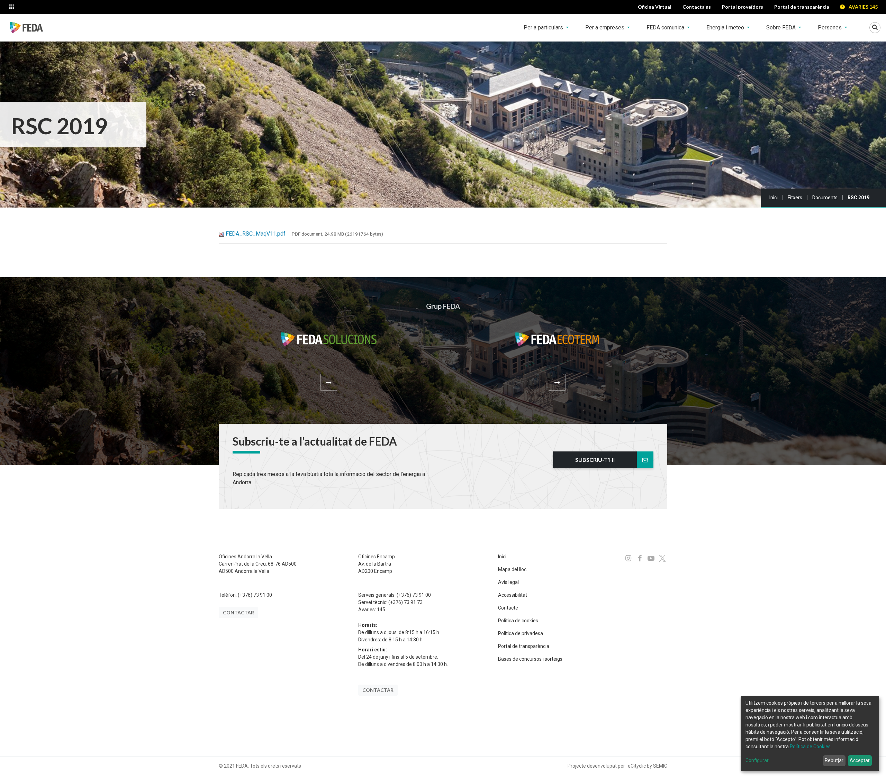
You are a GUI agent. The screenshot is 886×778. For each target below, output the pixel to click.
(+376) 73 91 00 (255, 595)
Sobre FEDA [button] (781, 27)
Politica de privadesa (520, 633)
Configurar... (758, 760)
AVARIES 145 (863, 7)
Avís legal (508, 582)
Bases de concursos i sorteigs (530, 659)
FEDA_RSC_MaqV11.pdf (255, 233)
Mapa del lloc (512, 569)
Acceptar (860, 760)
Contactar (238, 612)
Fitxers (795, 197)
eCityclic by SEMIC (647, 766)
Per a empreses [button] (605, 27)
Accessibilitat (512, 595)
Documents (825, 197)
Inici (773, 197)
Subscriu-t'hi (595, 459)
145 (381, 609)
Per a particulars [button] (544, 27)
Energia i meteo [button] (725, 27)
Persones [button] (830, 27)
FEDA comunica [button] (666, 27)
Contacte (508, 608)
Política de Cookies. (811, 746)
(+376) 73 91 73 (405, 602)
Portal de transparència (523, 646)
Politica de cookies (518, 620)
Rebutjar (834, 760)
